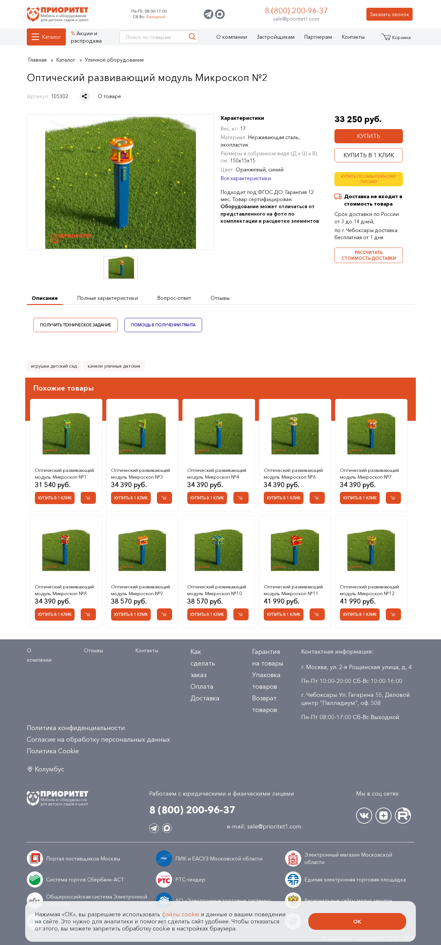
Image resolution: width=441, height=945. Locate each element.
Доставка (205, 698)
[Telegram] (208, 14)
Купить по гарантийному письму (368, 179)
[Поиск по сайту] (192, 37)
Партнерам (318, 37)
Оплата (201, 686)
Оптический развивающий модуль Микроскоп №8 (64, 590)
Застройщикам (275, 37)
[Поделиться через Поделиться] (84, 96)
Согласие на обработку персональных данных (98, 739)
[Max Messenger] (220, 14)
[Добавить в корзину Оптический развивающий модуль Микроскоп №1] (88, 498)
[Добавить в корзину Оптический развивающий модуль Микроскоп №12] (393, 614)
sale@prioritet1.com (296, 18)
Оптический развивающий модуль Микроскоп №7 (369, 473)
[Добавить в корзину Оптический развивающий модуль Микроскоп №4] (241, 498)
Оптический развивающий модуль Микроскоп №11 (293, 590)
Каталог (51, 37)
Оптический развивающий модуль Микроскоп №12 (369, 590)
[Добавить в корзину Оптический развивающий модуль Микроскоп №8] (88, 614)
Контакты (353, 37)
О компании (231, 37)
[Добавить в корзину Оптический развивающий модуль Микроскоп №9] (164, 614)
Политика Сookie (53, 751)
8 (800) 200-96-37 (296, 10)
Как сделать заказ (202, 663)
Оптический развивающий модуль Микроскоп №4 (216, 473)
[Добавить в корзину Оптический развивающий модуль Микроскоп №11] (317, 614)
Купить (368, 136)
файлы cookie (180, 914)
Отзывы (93, 650)
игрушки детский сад (54, 366)
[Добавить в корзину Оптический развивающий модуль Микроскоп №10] (241, 614)
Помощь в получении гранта (163, 324)
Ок (357, 921)
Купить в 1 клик (369, 155)
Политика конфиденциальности (76, 728)
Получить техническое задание (75, 324)
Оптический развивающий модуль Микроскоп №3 (140, 473)
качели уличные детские (114, 366)
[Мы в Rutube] (403, 816)
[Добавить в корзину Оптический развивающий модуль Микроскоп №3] (164, 498)
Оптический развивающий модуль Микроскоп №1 (64, 473)
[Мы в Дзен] (383, 816)
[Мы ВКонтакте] (364, 816)
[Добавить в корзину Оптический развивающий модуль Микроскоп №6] (317, 498)
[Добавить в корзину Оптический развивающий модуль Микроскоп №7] (393, 498)
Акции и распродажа (86, 37)
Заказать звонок (389, 14)
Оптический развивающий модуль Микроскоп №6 (293, 473)
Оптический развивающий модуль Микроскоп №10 (216, 590)
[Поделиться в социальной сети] (84, 96)
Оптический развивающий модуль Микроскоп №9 (140, 590)
